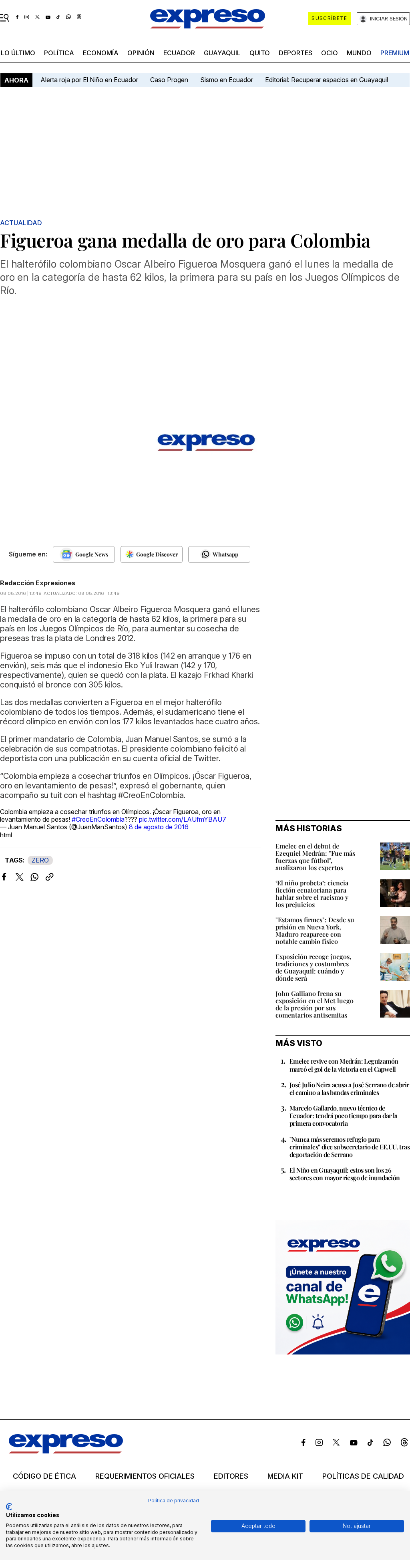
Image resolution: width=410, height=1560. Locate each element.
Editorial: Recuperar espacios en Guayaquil (326, 80)
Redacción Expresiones (37, 583)
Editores (231, 1476)
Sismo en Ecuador (226, 80)
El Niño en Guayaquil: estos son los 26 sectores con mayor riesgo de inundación (344, 1174)
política (59, 52)
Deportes (295, 52)
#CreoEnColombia (98, 819)
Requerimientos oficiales (145, 1476)
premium (394, 52)
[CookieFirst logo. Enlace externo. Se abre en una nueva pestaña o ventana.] (9, 1506)
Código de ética (44, 1476)
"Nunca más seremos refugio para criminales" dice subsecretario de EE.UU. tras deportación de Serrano (349, 1147)
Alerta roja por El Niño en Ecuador (89, 80)
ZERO (40, 860)
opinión (141, 52)
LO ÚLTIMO (18, 52)
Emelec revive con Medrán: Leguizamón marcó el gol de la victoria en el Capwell (343, 1065)
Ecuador (179, 52)
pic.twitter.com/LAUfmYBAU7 (182, 819)
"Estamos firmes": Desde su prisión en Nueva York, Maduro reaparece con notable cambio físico (314, 930)
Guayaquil (222, 52)
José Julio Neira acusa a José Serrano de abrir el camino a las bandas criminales (349, 1088)
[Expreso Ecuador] (66, 1451)
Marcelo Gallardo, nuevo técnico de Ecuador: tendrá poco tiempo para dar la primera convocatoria (343, 1115)
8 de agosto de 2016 (159, 827)
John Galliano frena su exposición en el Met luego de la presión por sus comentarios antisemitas (314, 1004)
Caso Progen (169, 80)
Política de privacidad (173, 1501)
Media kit (285, 1476)
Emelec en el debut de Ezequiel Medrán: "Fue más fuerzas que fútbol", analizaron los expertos (315, 857)
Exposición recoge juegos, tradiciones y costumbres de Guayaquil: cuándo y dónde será (313, 967)
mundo (359, 52)
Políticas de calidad (363, 1476)
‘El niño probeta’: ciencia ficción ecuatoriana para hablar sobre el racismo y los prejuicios (311, 894)
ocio (329, 52)
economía (101, 52)
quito (259, 52)
